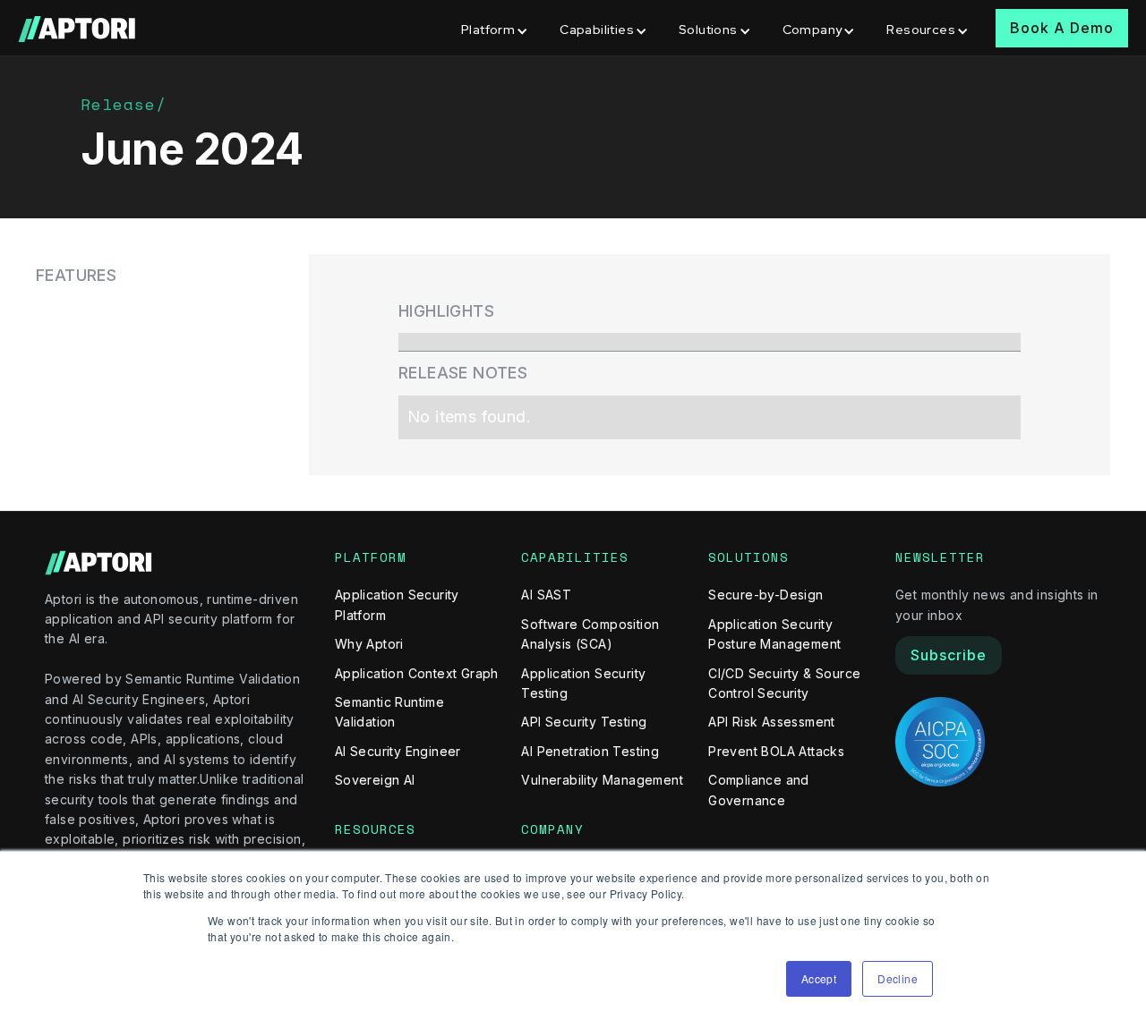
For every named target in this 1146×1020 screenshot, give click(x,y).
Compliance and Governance (758, 789)
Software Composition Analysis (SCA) (590, 633)
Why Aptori (369, 643)
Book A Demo (1062, 28)
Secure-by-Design (765, 594)
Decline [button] (897, 978)
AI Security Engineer (398, 751)
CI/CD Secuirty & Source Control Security (784, 683)
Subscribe (949, 655)
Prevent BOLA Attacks (776, 751)
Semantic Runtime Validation (389, 711)
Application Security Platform (397, 604)
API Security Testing (583, 721)
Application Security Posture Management (774, 633)
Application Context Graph (417, 673)
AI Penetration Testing (590, 751)
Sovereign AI (375, 779)
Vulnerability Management (602, 779)
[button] (497, 27)
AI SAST (546, 594)
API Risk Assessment (771, 721)
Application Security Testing (583, 683)
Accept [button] (818, 978)
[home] (78, 27)
